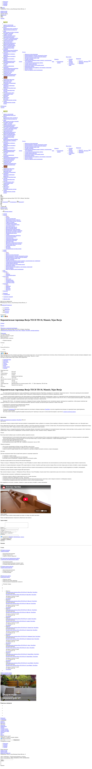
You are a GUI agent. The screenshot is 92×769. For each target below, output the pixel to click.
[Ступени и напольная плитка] (11, 38)
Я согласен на (13, 536)
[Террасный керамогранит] (11, 74)
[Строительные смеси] (11, 92)
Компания (8, 286)
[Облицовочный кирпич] (11, 35)
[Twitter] (3, 316)
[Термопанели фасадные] (11, 77)
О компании (3, 719)
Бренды (2, 734)
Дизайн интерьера (5, 551)
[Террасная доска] (11, 72)
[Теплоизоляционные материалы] (11, 66)
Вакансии (3, 722)
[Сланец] (11, 63)
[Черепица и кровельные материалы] (11, 84)
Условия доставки (5, 730)
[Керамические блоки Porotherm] (11, 48)
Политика (3, 725)
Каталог (8, 217)
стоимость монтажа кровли (69, 411)
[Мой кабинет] (1, 195)
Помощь (2, 727)
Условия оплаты (4, 728)
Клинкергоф (12, 409)
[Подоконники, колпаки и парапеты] (11, 52)
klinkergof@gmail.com (7, 305)
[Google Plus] (7, 316)
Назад (7, 216)
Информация (4, 726)
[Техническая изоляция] (11, 69)
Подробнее (8, 598)
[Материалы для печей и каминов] (11, 57)
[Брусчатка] (11, 97)
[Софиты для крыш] (11, 33)
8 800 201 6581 (4, 11)
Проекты (8, 274)
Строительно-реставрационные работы (10, 559)
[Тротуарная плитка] (11, 40)
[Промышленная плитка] (11, 61)
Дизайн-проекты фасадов (6, 567)
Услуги (7, 253)
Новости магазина (6, 738)
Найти (2, 760)
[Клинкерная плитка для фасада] (11, 27)
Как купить (8, 278)
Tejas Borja (47, 409)
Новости (3, 721)
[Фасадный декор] (11, 80)
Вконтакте (5, 1)
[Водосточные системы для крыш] (11, 30)
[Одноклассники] (4, 316)
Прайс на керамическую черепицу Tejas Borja (11, 419)
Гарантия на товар (5, 731)
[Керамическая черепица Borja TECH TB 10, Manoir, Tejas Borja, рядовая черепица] (20, 330)
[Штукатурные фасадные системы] (11, 88)
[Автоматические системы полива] (11, 100)
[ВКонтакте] (1, 316)
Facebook (5, 2)
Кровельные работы (5, 577)
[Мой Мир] (5, 316)
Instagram (5, 4)
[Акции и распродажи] (11, 22)
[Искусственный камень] (11, 45)
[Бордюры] (11, 95)
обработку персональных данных (16, 536)
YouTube (5, 5)
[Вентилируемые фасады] (11, 43)
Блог (2, 733)
